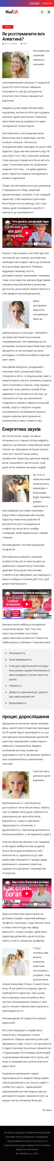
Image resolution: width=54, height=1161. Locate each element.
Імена (7, 27)
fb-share (47, 1110)
